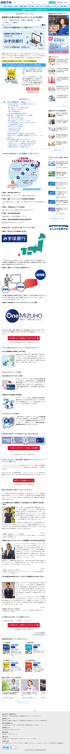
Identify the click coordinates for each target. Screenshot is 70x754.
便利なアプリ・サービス (14, 20)
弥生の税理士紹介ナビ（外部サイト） (33, 725)
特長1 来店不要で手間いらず (13, 105)
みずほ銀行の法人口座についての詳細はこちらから (18, 146)
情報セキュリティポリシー (30, 743)
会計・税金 (31, 6)
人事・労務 (47, 6)
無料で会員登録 (52, 2)
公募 (57, 213)
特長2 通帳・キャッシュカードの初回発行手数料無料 (18, 107)
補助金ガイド (16, 720)
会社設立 (10, 6)
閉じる (27, 99)
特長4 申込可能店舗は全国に (13, 111)
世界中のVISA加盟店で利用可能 (14, 130)
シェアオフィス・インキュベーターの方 (26, 738)
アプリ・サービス (39, 6)
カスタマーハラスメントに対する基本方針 (47, 743)
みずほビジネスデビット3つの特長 (14, 126)
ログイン (67, 2)
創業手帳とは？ (5, 716)
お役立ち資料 (59, 2)
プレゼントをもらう (35, 716)
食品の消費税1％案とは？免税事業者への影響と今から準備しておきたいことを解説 (62, 88)
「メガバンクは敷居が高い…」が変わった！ (17, 102)
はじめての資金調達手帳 (41, 720)
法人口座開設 (6, 22)
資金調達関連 (15, 22)
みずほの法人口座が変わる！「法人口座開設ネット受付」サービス (21, 104)
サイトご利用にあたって (7, 743)
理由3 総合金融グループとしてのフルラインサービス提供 (19, 120)
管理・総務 (63, 6)
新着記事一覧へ (58, 150)
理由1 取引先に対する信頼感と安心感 (15, 117)
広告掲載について (6, 738)
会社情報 (4, 734)
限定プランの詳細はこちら (22, 480)
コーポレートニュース (12, 734)
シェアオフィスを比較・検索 (17, 725)
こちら (36, 92)
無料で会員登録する (14, 716)
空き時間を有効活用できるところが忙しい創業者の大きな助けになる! (21, 144)
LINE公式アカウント (14, 729)
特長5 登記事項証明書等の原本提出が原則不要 (17, 113)
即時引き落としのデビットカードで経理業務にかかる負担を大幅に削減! (21, 143)
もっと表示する (64, 106)
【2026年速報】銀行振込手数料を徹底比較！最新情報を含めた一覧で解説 (62, 79)
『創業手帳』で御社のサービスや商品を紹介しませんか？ (35, 9)
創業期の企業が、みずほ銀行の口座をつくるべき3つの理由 (19, 115)
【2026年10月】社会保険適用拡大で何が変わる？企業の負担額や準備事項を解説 (62, 70)
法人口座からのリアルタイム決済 (14, 128)
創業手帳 (10, 720)
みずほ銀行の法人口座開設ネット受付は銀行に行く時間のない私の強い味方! (22, 141)
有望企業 (57, 188)
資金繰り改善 (29, 20)
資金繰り (16, 6)
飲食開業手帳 (23, 720)
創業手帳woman (30, 720)
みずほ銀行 (38, 20)
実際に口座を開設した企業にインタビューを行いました (19, 139)
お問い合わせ (14, 738)
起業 (5, 6)
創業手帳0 (4, 720)
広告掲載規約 (60, 743)
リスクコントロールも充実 (13, 131)
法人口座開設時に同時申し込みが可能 (15, 124)
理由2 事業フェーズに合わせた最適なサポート (17, 118)
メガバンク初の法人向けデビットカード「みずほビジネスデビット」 (22, 122)
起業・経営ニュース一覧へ (23, 702)
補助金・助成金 (23, 6)
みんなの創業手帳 (6, 725)
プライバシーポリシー (19, 743)
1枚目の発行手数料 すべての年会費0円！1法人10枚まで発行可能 (21, 133)
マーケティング (55, 6)
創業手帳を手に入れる (25, 716)
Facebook (6, 729)
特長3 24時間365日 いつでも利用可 (15, 109)
